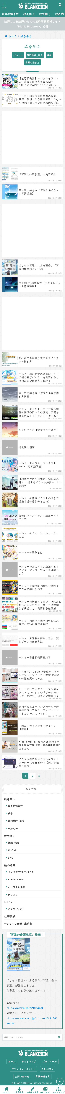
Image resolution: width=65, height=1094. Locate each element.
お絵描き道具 (32, 1092)
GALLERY (47, 1069)
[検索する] (59, 1037)
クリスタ (13, 894)
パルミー (18, 55)
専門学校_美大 (35, 55)
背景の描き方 (10, 14)
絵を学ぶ (29, 14)
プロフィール (49, 1061)
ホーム (12, 36)
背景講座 (19, 1092)
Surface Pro (16, 879)
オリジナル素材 (17, 887)
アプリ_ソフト (16, 908)
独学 (49, 55)
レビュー (10, 902)
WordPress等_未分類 (18, 923)
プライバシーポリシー (23, 1069)
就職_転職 (14, 842)
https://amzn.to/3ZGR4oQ (25, 1008)
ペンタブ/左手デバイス (21, 872)
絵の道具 (10, 865)
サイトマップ (29, 1061)
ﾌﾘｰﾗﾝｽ (12, 850)
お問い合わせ (22, 1076)
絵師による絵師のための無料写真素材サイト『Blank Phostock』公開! (32, 23)
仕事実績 (10, 916)
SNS (10, 857)
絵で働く (45, 14)
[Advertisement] (32, 137)
